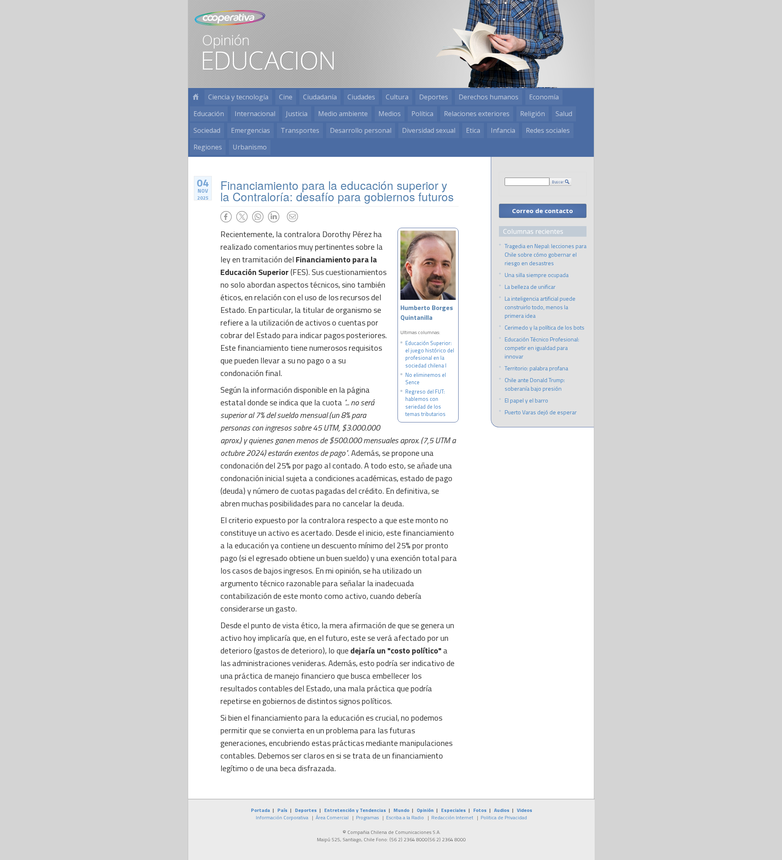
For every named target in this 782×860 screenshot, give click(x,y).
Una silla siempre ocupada (537, 275)
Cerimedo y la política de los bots (544, 327)
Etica (473, 130)
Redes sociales (548, 130)
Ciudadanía (320, 96)
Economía (544, 96)
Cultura (397, 96)
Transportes (300, 130)
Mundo (401, 810)
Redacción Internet (452, 817)
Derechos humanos (488, 96)
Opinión (425, 810)
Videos (524, 810)
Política (422, 113)
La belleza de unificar (530, 286)
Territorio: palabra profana (536, 368)
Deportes (433, 96)
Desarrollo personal (360, 130)
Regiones (207, 147)
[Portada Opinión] (195, 97)
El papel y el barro (526, 400)
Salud (564, 113)
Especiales (453, 810)
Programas (367, 817)
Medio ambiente (343, 113)
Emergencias (250, 130)
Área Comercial (332, 817)
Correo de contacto (542, 211)
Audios (502, 810)
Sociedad (206, 130)
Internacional (255, 113)
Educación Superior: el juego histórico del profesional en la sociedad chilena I (429, 354)
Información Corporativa (282, 817)
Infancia (503, 130)
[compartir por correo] (292, 216)
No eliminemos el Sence (425, 378)
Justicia (297, 113)
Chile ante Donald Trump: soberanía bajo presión (535, 384)
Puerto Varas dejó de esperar (541, 412)
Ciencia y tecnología (238, 96)
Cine (285, 96)
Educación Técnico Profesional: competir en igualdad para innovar (542, 348)
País (282, 810)
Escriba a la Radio (405, 817)
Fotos (480, 810)
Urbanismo (250, 147)
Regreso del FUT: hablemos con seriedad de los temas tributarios (425, 402)
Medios (389, 113)
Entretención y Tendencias (355, 810)
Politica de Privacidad (504, 817)
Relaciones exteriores (477, 113)
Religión (532, 113)
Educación (208, 113)
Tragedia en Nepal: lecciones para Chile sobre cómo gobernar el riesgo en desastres (545, 254)
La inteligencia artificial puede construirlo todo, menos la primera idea (540, 307)
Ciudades (361, 96)
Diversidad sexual (428, 130)
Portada (260, 810)
